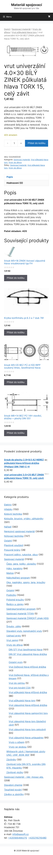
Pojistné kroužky (15, 599)
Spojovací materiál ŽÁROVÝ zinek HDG (27, 618)
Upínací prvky (13, 635)
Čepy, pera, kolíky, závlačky (21, 564)
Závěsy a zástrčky (14, 794)
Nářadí (7, 526)
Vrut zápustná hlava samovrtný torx (28, 713)
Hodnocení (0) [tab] (15, 183)
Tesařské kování (13, 789)
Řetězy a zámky (15, 604)
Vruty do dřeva (15, 162)
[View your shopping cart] (49, 17)
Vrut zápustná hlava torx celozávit (27, 729)
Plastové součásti (13, 545)
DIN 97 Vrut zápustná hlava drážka (28, 654)
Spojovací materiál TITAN (20, 613)
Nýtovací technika (14, 536)
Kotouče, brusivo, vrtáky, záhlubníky (23, 518)
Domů (7, 29)
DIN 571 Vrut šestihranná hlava (25, 649)
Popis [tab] (10, 177)
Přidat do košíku (36, 143)
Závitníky (11, 759)
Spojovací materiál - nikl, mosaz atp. (24, 777)
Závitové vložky (14, 772)
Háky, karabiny (14, 568)
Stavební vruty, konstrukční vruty (24, 631)
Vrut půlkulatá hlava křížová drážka (28, 692)
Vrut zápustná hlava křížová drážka (28, 705)
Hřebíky (8, 509)
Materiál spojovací (26, 5)
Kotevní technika (13, 514)
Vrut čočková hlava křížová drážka (27, 667)
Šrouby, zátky (13, 626)
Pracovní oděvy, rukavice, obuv (21, 554)
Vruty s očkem (16, 742)
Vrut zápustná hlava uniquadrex (26, 737)
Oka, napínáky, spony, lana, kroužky (25, 582)
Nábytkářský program (18, 577)
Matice (10, 573)
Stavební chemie (13, 785)
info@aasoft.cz (20, 834)
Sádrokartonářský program (21, 609)
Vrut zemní (12, 640)
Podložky (11, 595)
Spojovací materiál (21, 29)
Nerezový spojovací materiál (19, 531)
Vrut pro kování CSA (20, 687)
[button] (44, 47)
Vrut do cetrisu (17, 683)
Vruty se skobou (17, 747)
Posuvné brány (12, 550)
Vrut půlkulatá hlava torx (24, 32)
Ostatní (8, 540)
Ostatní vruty (16, 662)
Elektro (8, 504)
